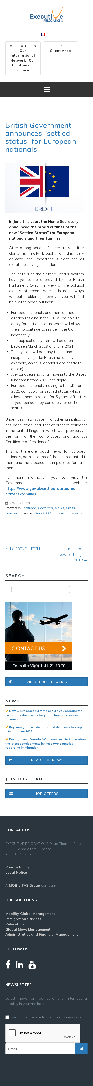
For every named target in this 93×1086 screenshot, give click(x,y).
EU (48, 513)
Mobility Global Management (30, 913)
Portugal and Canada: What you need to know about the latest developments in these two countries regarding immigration (46, 743)
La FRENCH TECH (22, 548)
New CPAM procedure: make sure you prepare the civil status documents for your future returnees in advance (43, 715)
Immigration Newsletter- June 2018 (73, 554)
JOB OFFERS (47, 793)
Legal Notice (16, 872)
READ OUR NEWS (47, 760)
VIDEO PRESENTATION (47, 682)
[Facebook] (10, 967)
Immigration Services (23, 919)
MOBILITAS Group (24, 885)
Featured (29, 508)
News (59, 508)
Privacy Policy (17, 867)
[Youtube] (34, 967)
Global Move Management (27, 929)
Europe (58, 513)
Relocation (14, 924)
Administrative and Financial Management (41, 934)
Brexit (39, 513)
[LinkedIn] (22, 967)
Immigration (75, 513)
